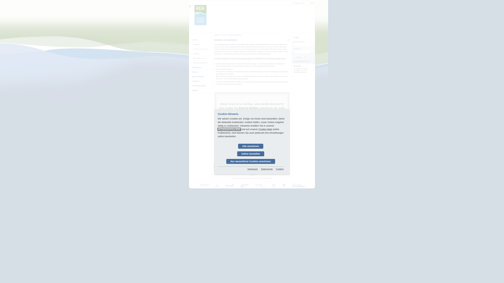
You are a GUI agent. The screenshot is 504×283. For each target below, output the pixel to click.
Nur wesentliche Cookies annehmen (250, 161)
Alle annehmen (250, 146)
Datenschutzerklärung (229, 129)
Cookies (280, 169)
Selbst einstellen (250, 154)
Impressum (253, 169)
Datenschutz (267, 169)
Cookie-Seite (265, 129)
